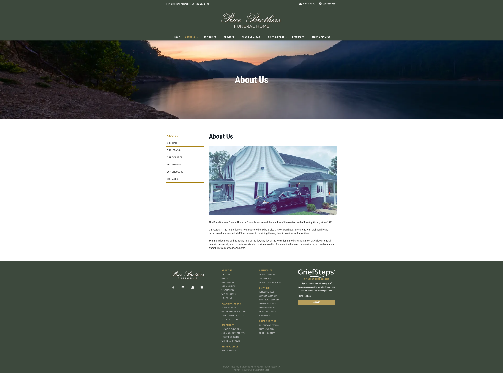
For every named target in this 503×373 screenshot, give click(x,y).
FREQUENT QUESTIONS (231, 329)
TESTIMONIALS (228, 290)
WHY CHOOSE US (229, 294)
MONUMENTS (264, 315)
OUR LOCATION (228, 282)
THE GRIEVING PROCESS (269, 325)
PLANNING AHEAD (229, 308)
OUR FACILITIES (228, 286)
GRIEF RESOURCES (266, 329)
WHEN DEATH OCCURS (231, 341)
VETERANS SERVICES (268, 312)
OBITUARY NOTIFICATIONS (270, 282)
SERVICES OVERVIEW (268, 296)
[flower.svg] (202, 289)
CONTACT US (227, 298)
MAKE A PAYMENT (229, 351)
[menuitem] (176, 37)
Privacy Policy (240, 370)
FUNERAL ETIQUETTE (230, 337)
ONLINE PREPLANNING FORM (234, 312)
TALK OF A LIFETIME (230, 319)
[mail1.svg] (183, 289)
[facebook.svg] (173, 289)
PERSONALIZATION (267, 308)
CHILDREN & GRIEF (267, 333)
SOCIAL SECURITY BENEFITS (233, 333)
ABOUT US (226, 274)
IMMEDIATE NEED (266, 292)
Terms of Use (252, 370)
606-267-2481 (202, 3)
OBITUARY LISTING (267, 274)
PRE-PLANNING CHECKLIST (233, 315)
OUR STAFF (226, 278)
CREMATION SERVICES (268, 304)
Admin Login (264, 370)
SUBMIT (316, 302)
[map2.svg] (192, 289)
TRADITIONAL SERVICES (269, 300)
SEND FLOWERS (265, 278)
